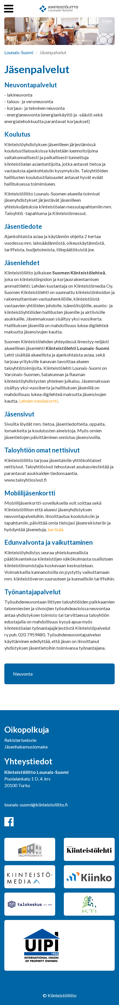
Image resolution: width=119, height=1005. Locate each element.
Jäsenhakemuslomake (26, 746)
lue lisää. (56, 529)
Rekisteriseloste (20, 740)
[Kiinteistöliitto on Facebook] (9, 821)
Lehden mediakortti (38, 400)
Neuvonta (23, 673)
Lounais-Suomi (18, 52)
